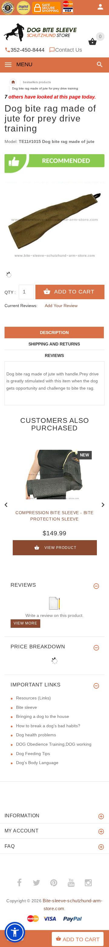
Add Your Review (61, 305)
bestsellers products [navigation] (37, 82)
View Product (60, 548)
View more (25, 623)
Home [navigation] (13, 82)
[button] (99, 64)
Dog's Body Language (37, 762)
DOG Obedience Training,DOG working (53, 744)
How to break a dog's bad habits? (48, 725)
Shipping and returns (54, 344)
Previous (6, 504)
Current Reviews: (21, 305)
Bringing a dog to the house (42, 716)
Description (54, 332)
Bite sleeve (26, 707)
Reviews (54, 355)
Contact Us (68, 50)
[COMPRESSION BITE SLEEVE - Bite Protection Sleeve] (54, 474)
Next (103, 504)
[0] (92, 44)
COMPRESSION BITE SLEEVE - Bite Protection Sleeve (54, 515)
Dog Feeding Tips (33, 753)
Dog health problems (36, 734)
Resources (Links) (33, 698)
